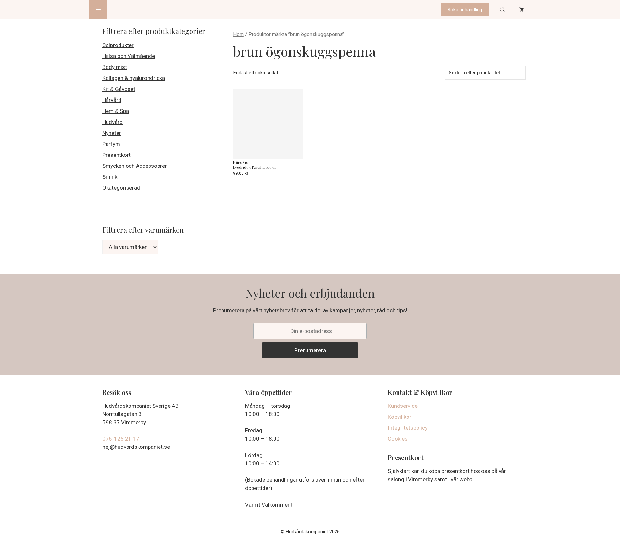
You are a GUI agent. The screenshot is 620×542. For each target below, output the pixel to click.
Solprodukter (118, 45)
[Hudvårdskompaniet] (131, 9)
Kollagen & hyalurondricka (133, 78)
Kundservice (403, 406)
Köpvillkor (399, 417)
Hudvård (112, 122)
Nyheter (111, 133)
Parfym (111, 144)
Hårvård (111, 100)
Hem (238, 34)
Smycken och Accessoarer (134, 166)
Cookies (398, 439)
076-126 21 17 (120, 439)
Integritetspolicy (408, 428)
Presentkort (116, 155)
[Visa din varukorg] (522, 9)
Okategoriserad (121, 188)
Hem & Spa (115, 111)
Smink (109, 177)
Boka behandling (465, 10)
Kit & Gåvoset (118, 89)
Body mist (114, 67)
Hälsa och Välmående (128, 56)
